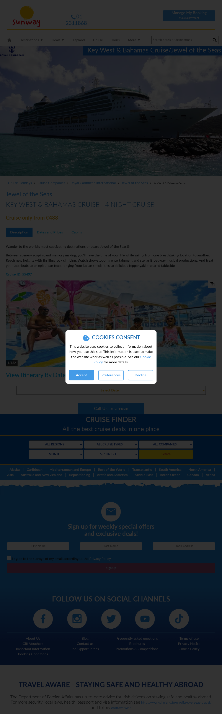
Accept (81, 375)
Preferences (111, 375)
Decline (141, 375)
